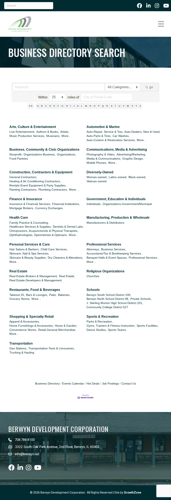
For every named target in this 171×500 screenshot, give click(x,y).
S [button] (111, 106)
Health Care (18, 217)
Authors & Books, (47, 131)
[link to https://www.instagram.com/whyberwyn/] (156, 5)
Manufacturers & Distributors (105, 222)
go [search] (151, 87)
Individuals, (94, 204)
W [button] (128, 106)
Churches (93, 276)
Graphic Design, (133, 158)
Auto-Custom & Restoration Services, (111, 140)
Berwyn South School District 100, (109, 295)
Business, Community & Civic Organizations (44, 149)
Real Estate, (67, 276)
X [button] (132, 106)
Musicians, (53, 136)
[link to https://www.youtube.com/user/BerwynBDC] (166, 5)
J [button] (74, 106)
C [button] (46, 106)
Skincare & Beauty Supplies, (28, 257)
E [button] (54, 106)
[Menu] (161, 24)
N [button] (90, 106)
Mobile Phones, (97, 162)
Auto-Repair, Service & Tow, (105, 131)
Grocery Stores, (19, 298)
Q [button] (103, 106)
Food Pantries (18, 158)
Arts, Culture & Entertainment (32, 127)
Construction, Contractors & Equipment (40, 172)
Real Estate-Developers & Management (35, 280)
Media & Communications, (104, 158)
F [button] (58, 106)
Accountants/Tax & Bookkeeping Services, (114, 253)
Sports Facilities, (147, 325)
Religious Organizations (105, 271)
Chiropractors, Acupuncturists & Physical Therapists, (43, 230)
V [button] (123, 106)
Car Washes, (121, 136)
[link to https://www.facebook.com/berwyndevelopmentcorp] (139, 5)
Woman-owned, (97, 177)
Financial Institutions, (66, 204)
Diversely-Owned (100, 172)
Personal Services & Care (29, 244)
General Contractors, (23, 177)
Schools (93, 290)
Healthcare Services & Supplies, (30, 226)
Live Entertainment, (22, 131)
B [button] (42, 106)
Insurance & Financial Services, (30, 204)
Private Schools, (141, 298)
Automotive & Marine (103, 127)
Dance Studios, (97, 329)
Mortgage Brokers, (21, 208)
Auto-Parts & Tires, (99, 136)
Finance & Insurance (25, 199)
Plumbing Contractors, (53, 189)
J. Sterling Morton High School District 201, (115, 303)
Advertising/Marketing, (131, 154)
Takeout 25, (17, 295)
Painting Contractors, (23, 189)
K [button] (78, 106)
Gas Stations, (18, 348)
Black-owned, (137, 177)
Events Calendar (73, 383)
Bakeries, (64, 295)
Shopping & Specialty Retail (31, 316)
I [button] (70, 106)
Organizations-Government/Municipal (127, 204)
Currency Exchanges (49, 208)
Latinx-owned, (118, 177)
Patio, (53, 295)
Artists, (64, 131)
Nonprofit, (15, 154)
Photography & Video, (101, 154)
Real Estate (18, 271)
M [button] (86, 106)
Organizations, (66, 154)
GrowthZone (132, 492)
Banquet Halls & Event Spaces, (107, 257)
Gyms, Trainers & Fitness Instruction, (111, 325)
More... (66, 136)
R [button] (107, 106)
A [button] (38, 106)
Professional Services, (143, 257)
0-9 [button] (30, 106)
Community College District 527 (107, 307)
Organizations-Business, (40, 154)
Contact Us (128, 383)
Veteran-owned (97, 181)
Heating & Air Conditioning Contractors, (35, 181)
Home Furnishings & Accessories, (31, 325)
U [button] (119, 106)
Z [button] (140, 106)
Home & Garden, (66, 325)
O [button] (95, 106)
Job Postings (110, 383)
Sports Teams (117, 329)
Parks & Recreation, (100, 321)
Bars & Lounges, (37, 295)
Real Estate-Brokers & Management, (33, 276)
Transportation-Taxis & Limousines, (51, 348)
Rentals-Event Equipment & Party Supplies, (37, 185)
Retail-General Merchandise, (57, 329)
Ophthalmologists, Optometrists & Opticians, (38, 235)
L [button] (81, 106)
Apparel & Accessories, (24, 321)
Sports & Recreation (103, 316)
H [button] (67, 106)
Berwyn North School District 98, (108, 298)
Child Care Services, (54, 249)
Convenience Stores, (23, 329)
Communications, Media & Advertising (117, 149)
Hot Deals (93, 383)
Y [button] (136, 106)
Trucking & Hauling (21, 352)
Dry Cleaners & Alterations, (65, 257)
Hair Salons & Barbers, (24, 249)
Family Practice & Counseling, (29, 222)
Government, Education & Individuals (116, 199)
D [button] (50, 106)
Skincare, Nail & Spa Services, (29, 253)
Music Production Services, (27, 136)
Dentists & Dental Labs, (68, 226)
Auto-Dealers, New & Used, (142, 131)
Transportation (21, 343)
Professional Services (104, 244)
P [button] (98, 106)
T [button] (115, 106)
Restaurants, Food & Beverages (34, 290)
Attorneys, (93, 249)
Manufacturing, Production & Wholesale (118, 217)
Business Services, (113, 249)
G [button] (62, 106)
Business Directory (47, 383)
